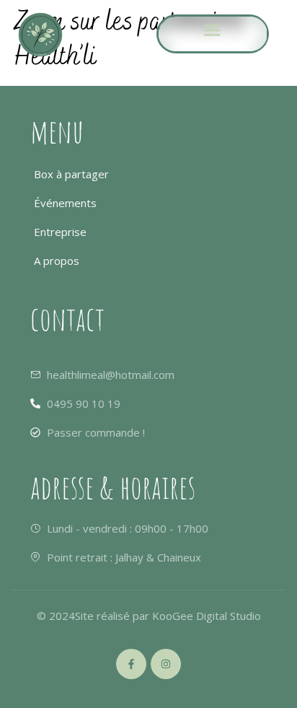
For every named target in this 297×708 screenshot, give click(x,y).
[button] (212, 30)
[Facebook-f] (131, 664)
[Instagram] (166, 664)
